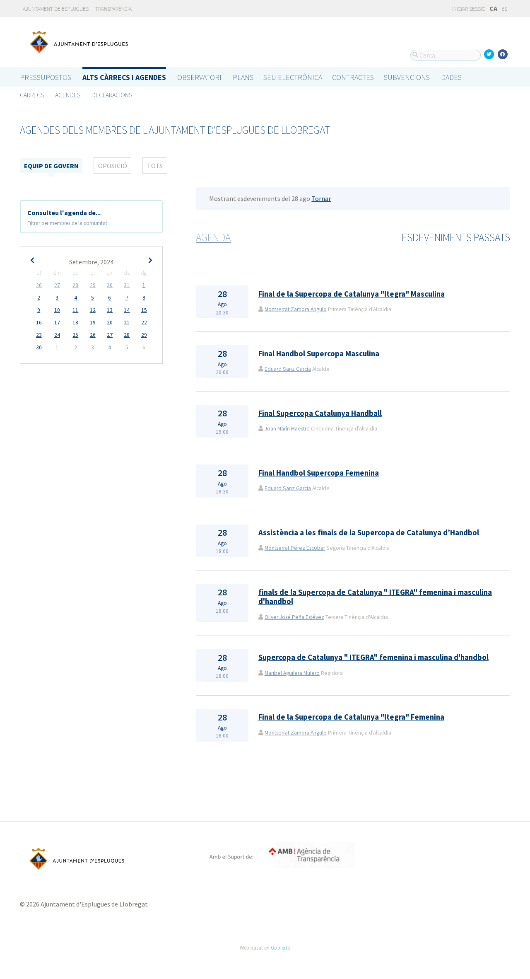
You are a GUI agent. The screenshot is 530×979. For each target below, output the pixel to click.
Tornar (321, 198)
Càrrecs (32, 95)
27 (57, 285)
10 (57, 310)
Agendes (67, 95)
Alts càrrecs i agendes (124, 77)
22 (144, 322)
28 (75, 285)
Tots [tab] (155, 166)
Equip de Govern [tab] (51, 166)
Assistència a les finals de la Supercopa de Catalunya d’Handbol (368, 532)
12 (93, 310)
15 (144, 310)
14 (127, 310)
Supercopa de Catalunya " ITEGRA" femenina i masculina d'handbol (373, 657)
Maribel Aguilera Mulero (292, 673)
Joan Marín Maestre (287, 428)
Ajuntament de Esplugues (56, 8)
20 (110, 322)
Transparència (113, 8)
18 (75, 322)
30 (110, 285)
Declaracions (112, 95)
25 (75, 334)
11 (75, 310)
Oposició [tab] (112, 166)
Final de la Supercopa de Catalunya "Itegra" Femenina (351, 717)
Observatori (199, 77)
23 (39, 334)
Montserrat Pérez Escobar (295, 547)
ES (504, 8)
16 (39, 322)
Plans (243, 77)
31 (127, 285)
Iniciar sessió (468, 8)
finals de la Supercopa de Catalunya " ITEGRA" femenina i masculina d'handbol (375, 596)
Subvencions (407, 77)
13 (110, 310)
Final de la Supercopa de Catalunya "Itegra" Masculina (351, 294)
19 (93, 322)
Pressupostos (45, 77)
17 (57, 322)
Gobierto (281, 947)
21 (127, 322)
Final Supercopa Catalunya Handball (320, 413)
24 (57, 334)
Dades (451, 77)
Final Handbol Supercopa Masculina (318, 353)
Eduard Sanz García (288, 368)
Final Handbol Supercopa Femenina (318, 473)
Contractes (353, 77)
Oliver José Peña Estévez (294, 617)
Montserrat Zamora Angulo (296, 309)
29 (93, 285)
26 (39, 285)
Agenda (213, 237)
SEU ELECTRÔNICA (292, 77)
